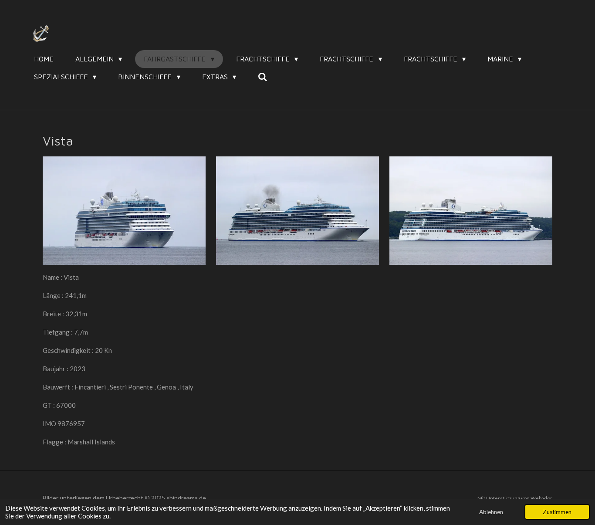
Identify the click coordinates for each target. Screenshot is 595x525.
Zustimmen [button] (557, 511)
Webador (541, 498)
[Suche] (262, 76)
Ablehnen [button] (491, 511)
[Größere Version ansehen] (124, 210)
